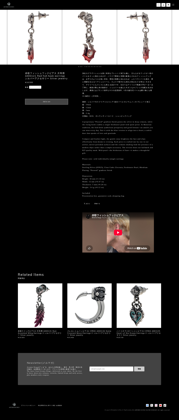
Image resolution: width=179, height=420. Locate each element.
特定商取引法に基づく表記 (47, 405)
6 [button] (86, 66)
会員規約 (59, 405)
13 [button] (97, 66)
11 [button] (94, 66)
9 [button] (91, 66)
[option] (34, 37)
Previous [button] (3, 37)
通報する (97, 203)
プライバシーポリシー (28, 405)
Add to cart (46, 102)
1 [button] (78, 66)
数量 (26, 87)
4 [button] (83, 66)
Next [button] (175, 37)
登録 (139, 369)
